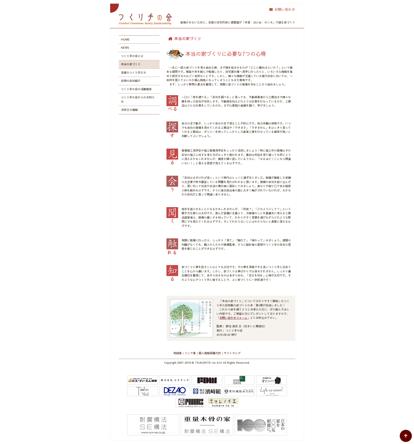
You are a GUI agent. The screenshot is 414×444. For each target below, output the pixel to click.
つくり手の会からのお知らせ (138, 99)
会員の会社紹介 (131, 81)
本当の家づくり (131, 64)
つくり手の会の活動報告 (136, 89)
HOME (125, 39)
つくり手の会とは (132, 56)
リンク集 (190, 353)
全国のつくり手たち (133, 73)
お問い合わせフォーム (233, 318)
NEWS (125, 48)
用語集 (177, 353)
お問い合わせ (284, 9)
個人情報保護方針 (210, 353)
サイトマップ (232, 353)
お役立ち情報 (129, 110)
